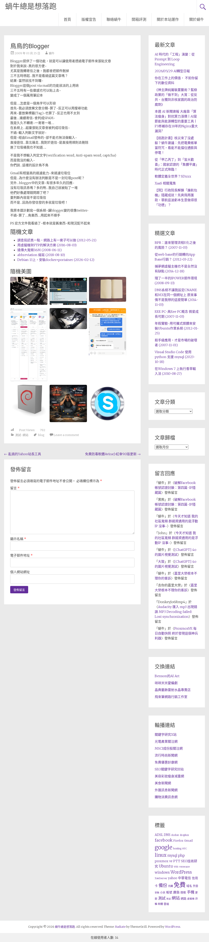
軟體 (160, 903)
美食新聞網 (163, 783)
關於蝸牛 (196, 19)
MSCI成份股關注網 (169, 748)
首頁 (67, 19)
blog (41, 435)
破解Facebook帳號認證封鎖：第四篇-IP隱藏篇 (175, 488)
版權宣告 (88, 19)
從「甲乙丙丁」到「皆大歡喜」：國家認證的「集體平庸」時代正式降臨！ (176, 164)
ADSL (159, 835)
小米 (162, 892)
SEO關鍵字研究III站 (169, 769)
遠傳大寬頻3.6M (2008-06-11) (39, 250)
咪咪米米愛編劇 (166, 683)
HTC (184, 848)
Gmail (188, 840)
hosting (177, 848)
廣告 (176, 892)
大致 (161, 561)
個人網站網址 (20, 572)
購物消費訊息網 (166, 797)
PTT (176, 861)
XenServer (161, 878)
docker (175, 835)
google (163, 847)
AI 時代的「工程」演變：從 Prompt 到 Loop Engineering (175, 59)
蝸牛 (51, 53)
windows (162, 872)
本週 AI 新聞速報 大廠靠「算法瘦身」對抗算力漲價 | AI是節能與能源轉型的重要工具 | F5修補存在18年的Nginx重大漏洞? (176, 121)
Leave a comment (66, 435)
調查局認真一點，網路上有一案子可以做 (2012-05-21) (56, 240)
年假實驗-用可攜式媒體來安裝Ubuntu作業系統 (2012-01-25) (177, 328)
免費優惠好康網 (166, 762)
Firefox (178, 840)
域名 (189, 886)
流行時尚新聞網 (166, 755)
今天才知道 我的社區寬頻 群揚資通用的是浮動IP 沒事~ (176, 521)
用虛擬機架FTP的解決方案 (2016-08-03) (47, 245)
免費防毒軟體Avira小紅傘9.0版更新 (113, 454)
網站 (176, 898)
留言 (15, 488)
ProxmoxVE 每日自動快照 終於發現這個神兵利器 (176, 633)
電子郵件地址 (21, 555)
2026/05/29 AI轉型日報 (172, 71)
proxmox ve (163, 861)
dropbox (184, 835)
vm (176, 866)
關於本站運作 (168, 19)
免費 (180, 885)
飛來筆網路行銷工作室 (171, 697)
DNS (167, 835)
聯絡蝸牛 (114, 19)
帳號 (169, 892)
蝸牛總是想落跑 (31, 6)
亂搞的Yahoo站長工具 (22, 454)
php (181, 855)
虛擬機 (191, 898)
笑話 (168, 899)
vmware (184, 866)
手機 (190, 892)
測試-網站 (21, 435)
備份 (163, 885)
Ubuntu (166, 866)
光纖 (170, 886)
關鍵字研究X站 (166, 734)
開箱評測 (139, 19)
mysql (172, 855)
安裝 (157, 892)
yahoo (172, 878)
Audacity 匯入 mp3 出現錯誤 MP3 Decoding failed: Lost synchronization (176, 612)
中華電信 (184, 878)
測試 (162, 898)
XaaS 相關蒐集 (165, 183)
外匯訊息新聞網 (166, 790)
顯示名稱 (18, 539)
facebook (163, 840)
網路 (183, 898)
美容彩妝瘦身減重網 (169, 776)
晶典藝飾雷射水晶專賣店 (173, 690)
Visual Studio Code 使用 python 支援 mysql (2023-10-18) (175, 357)
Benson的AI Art (167, 676)
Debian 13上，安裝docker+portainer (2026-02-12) (55, 260)
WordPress (181, 872)
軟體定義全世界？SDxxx (173, 176)
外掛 (195, 886)
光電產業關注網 (166, 741)
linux (161, 855)
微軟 (183, 892)
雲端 (166, 904)
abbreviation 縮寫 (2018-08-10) (41, 255)
